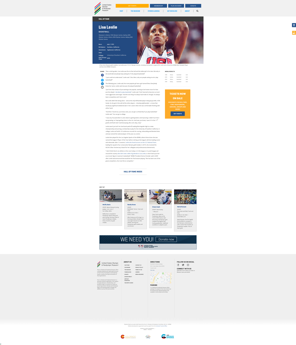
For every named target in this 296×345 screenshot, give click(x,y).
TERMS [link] (145, 329)
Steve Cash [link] (156, 207)
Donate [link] (126, 274)
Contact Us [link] (138, 265)
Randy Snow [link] (131, 205)
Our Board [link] (127, 267)
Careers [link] (137, 272)
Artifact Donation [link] (127, 279)
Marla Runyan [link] (181, 207)
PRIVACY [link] (150, 329)
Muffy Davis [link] (106, 205)
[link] (294, 25)
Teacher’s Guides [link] (128, 282)
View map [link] (152, 270)
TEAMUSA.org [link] (127, 272)
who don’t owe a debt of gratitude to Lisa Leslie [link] (132, 153)
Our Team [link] (126, 265)
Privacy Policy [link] (139, 267)
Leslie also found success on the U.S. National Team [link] (140, 142)
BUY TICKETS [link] (178, 114)
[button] (197, 11)
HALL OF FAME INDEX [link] (133, 171)
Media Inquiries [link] (139, 274)
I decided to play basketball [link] (123, 92)
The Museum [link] (127, 269)
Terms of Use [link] (138, 269)
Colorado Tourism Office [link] (161, 326)
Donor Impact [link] (128, 276)
